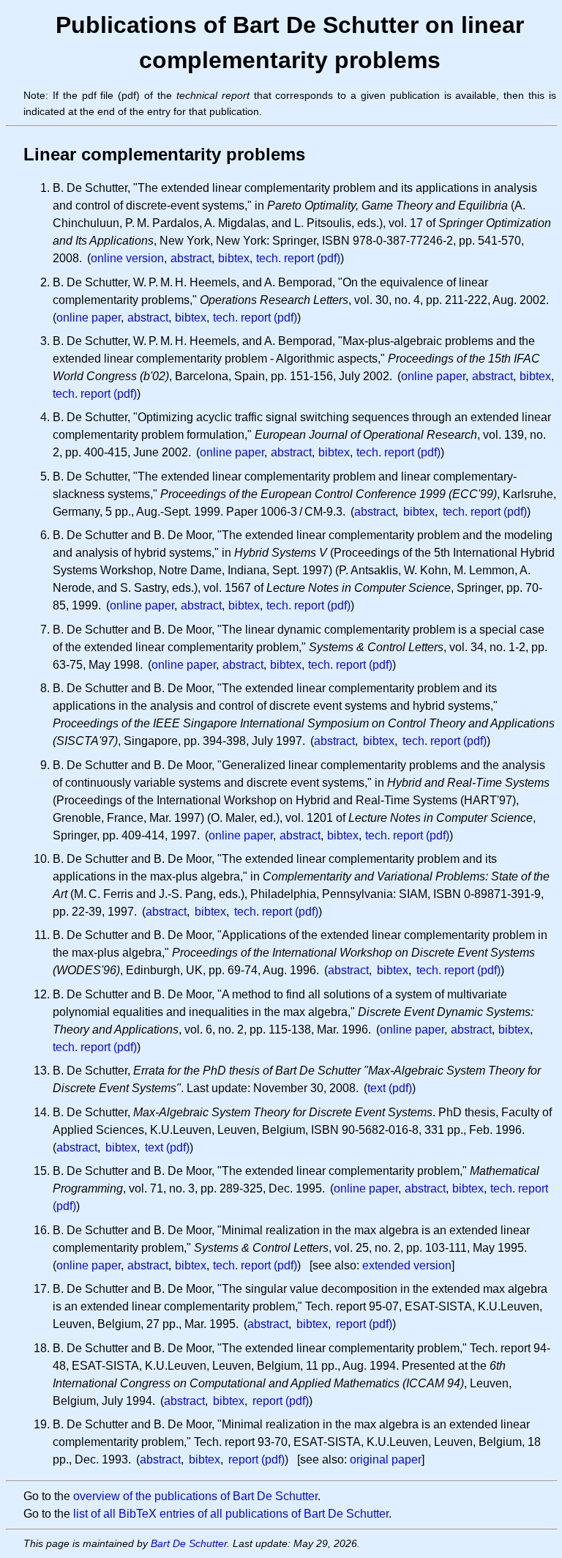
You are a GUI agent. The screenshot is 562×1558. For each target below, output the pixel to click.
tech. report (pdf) (298, 258)
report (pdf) (364, 1324)
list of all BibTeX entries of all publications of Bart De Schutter (231, 1513)
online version (127, 258)
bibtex (234, 258)
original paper (386, 1459)
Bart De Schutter (189, 1543)
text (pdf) (389, 1088)
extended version (407, 1265)
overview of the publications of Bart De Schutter (195, 1496)
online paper (88, 317)
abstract (191, 258)
